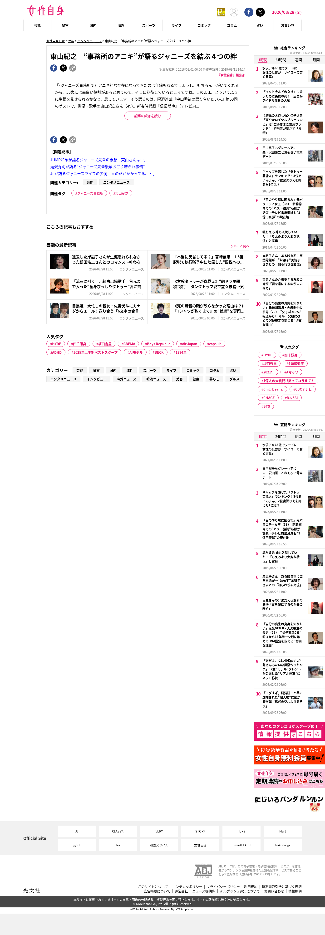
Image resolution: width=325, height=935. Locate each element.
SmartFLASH (241, 845)
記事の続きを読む (147, 116)
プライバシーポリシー (223, 886)
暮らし (214, 379)
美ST (76, 845)
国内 (93, 25)
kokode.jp (282, 845)
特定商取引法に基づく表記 (282, 886)
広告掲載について (157, 891)
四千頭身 (79, 343)
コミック (204, 25)
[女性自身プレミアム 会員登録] (221, 12)
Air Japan (189, 343)
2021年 (268, 372)
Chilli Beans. (273, 389)
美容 (179, 379)
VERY (159, 831)
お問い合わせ (274, 891)
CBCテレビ (303, 389)
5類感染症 (296, 363)
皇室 (65, 25)
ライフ (177, 25)
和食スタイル (159, 845)
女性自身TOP (55, 41)
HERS (241, 831)
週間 (298, 59)
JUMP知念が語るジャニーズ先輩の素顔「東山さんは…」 (99, 159)
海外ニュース (126, 379)
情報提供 (295, 891)
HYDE (56, 343)
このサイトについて (153, 886)
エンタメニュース (89, 41)
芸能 (37, 25)
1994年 (181, 352)
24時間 (280, 59)
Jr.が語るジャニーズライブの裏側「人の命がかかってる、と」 (103, 173)
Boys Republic (158, 343)
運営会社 (181, 891)
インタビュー (97, 379)
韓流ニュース (156, 379)
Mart (282, 831)
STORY (200, 831)
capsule (215, 343)
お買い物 (287, 25)
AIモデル (136, 352)
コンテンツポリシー (187, 886)
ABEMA (129, 343)
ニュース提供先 (203, 891)
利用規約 (250, 886)
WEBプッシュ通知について (240, 891)
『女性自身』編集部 (231, 75)
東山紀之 (121, 193)
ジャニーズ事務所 (90, 193)
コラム (232, 25)
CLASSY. (118, 831)
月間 (316, 59)
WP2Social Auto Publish (144, 909)
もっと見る (241, 246)
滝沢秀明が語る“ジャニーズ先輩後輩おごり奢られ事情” (97, 166)
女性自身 (200, 845)
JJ (76, 831)
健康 (196, 379)
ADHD (57, 352)
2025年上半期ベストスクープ (96, 352)
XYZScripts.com (185, 909)
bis (118, 845)
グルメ (234, 379)
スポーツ (148, 25)
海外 (121, 25)
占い (259, 25)
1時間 (262, 59)
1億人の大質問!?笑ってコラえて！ (288, 380)
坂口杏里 (105, 343)
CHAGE (269, 397)
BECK (159, 352)
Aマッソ (292, 372)
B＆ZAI (292, 397)
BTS (266, 406)
